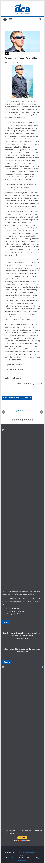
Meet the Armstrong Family (28, 383)
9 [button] (28, 420)
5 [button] (20, 420)
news (7, 53)
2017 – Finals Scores (13, 378)
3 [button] (16, 420)
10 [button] (30, 420)
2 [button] (14, 420)
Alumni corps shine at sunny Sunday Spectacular (22, 649)
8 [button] (26, 420)
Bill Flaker (22, 63)
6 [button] (22, 420)
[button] (3, 412)
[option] (22, 411)
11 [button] (32, 420)
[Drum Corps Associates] (5, 19)
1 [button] (12, 420)
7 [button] (24, 420)
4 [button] (18, 420)
